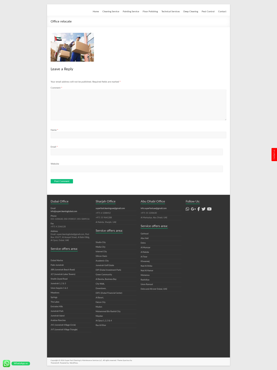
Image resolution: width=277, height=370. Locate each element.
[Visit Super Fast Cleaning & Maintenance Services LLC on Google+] (193, 210)
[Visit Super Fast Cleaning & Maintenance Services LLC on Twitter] (204, 210)
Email (54, 147)
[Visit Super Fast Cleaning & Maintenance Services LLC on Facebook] (198, 210)
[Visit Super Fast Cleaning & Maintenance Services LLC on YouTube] (209, 210)
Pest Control (208, 11)
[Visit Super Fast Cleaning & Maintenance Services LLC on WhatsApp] (187, 210)
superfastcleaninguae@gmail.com (110, 208)
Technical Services (170, 11)
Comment (56, 88)
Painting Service (131, 11)
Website (55, 164)
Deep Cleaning (190, 11)
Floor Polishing (150, 11)
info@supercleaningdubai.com (64, 211)
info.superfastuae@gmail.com (154, 208)
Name (54, 130)
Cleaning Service (110, 11)
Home (96, 11)
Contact (222, 11)
